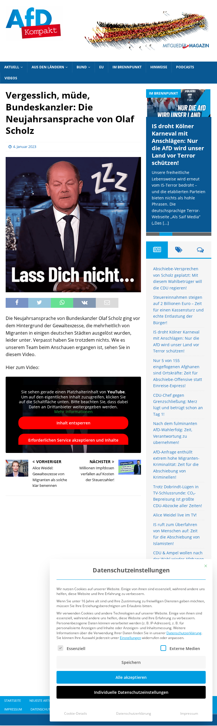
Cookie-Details (75, 713)
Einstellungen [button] (130, 637)
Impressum (189, 713)
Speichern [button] (131, 662)
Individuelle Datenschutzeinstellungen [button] (131, 692)
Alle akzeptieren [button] (131, 677)
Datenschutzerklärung (183, 633)
